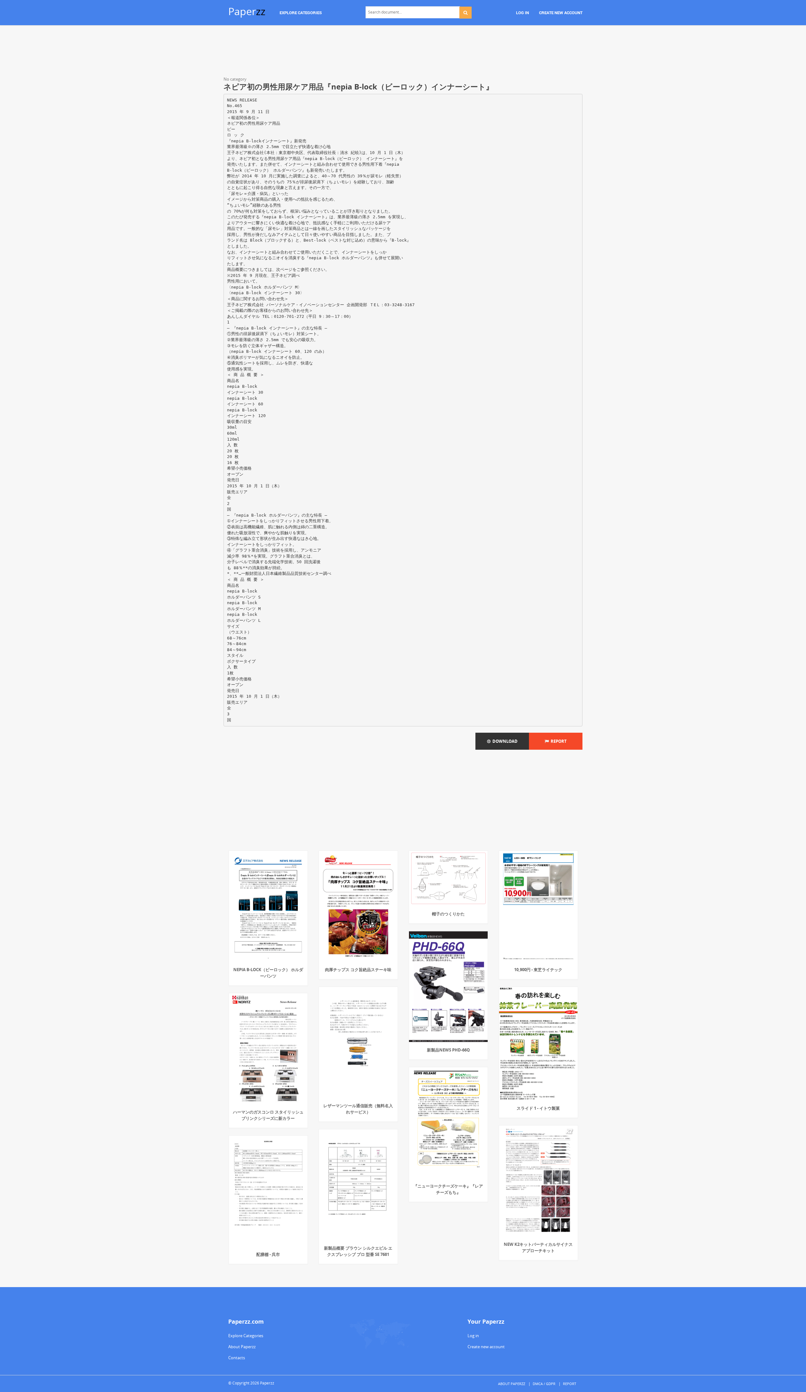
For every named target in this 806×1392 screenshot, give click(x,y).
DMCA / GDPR (544, 1383)
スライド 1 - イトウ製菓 (538, 1108)
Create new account (486, 1346)
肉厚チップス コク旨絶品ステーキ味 (358, 969)
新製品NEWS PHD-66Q (448, 1050)
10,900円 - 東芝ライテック (538, 969)
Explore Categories (245, 1335)
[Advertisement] (403, 52)
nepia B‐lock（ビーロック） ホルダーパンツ (268, 973)
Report (558, 741)
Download (504, 741)
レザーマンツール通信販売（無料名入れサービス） (358, 1109)
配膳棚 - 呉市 (268, 1254)
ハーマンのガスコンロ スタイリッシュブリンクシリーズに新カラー (268, 1115)
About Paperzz (242, 1346)
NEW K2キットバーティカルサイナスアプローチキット (538, 1247)
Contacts (236, 1357)
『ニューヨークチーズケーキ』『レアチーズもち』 (448, 1189)
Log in (473, 1335)
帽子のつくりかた (448, 914)
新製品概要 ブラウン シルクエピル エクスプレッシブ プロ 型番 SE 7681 (358, 1251)
